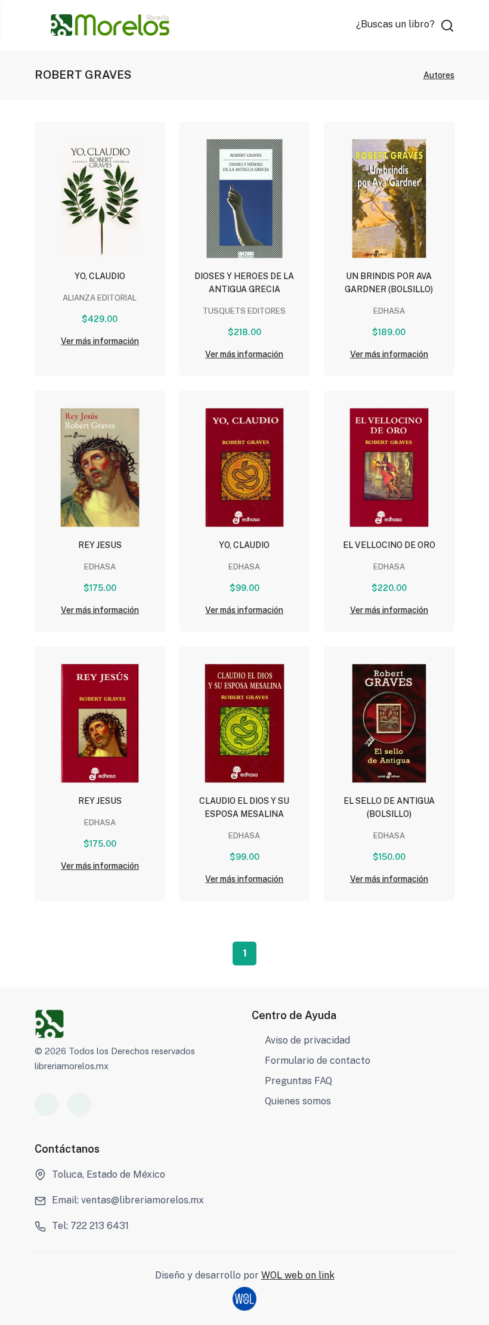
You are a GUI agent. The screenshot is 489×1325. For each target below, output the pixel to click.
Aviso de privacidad (307, 1040)
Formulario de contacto (317, 1060)
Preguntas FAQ (298, 1080)
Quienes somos (298, 1101)
